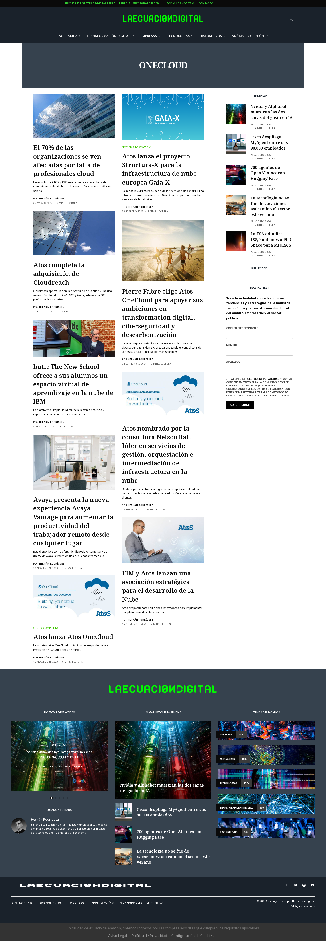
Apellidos (116, 483)
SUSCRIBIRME (124, 520)
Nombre (114, 466)
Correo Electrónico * (125, 449)
